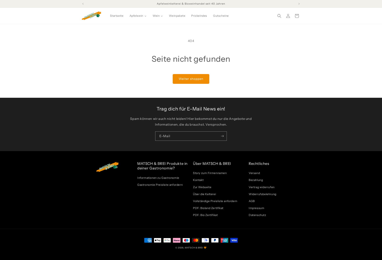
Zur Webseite (202, 187)
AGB (252, 201)
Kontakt (198, 180)
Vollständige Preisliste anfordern (215, 201)
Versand (254, 173)
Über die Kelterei (204, 194)
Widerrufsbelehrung (262, 194)
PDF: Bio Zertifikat (205, 215)
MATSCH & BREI (194, 247)
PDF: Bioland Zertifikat (208, 208)
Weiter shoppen (191, 79)
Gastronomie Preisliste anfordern (160, 185)
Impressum (256, 208)
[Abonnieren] (222, 136)
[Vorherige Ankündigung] (83, 4)
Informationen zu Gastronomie (158, 178)
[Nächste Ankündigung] (299, 4)
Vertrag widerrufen (262, 187)
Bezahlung (256, 180)
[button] (279, 16)
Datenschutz (257, 215)
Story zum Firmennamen (210, 173)
